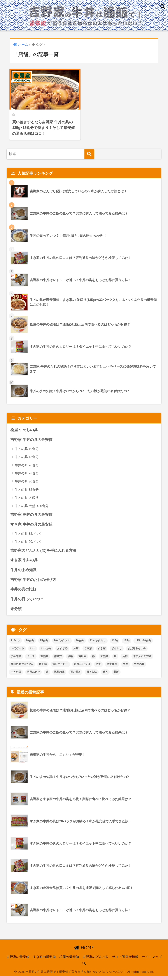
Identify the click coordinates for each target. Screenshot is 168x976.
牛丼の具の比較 (23, 589)
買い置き (75, 671)
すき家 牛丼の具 (24, 560)
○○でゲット (17, 648)
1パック (15, 640)
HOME (86, 947)
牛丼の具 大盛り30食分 (32, 506)
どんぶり (116, 648)
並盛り (44, 656)
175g (126, 640)
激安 (98, 664)
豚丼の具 (59, 671)
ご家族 (88, 648)
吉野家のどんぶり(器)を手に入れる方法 (43, 550)
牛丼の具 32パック (28, 533)
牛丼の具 (139, 664)
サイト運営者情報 (125, 957)
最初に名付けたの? (22, 664)
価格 (70, 656)
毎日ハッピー (60, 664)
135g (115, 640)
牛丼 (125, 664)
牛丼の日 (16, 671)
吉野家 (82, 656)
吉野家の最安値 (17, 957)
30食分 (80, 640)
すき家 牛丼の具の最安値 (31, 524)
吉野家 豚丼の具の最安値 (31, 514)
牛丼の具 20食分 (27, 465)
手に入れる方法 (142, 656)
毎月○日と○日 (82, 664)
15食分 (44, 640)
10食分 (30, 640)
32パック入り (98, 640)
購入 (105, 671)
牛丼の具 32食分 (27, 489)
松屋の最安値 (69, 957)
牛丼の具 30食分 (27, 481)
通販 (116, 671)
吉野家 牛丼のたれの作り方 (33, 580)
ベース (31, 656)
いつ (32, 648)
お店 (76, 648)
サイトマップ (152, 957)
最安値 (43, 664)
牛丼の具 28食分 (27, 473)
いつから (46, 648)
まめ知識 (16, 656)
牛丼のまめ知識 (23, 570)
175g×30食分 (143, 640)
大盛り (104, 656)
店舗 (125, 656)
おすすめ (62, 648)
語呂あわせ (33, 671)
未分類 (16, 609)
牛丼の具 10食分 (27, 449)
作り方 (58, 656)
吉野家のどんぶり (95, 957)
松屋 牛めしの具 (24, 430)
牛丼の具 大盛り (26, 497)
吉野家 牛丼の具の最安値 (31, 440)
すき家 (102, 648)
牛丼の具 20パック (28, 541)
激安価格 (112, 664)
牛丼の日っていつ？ (27, 599)
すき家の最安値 (44, 957)
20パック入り (62, 640)
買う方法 (91, 671)
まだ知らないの (137, 648)
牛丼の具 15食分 (27, 457)
